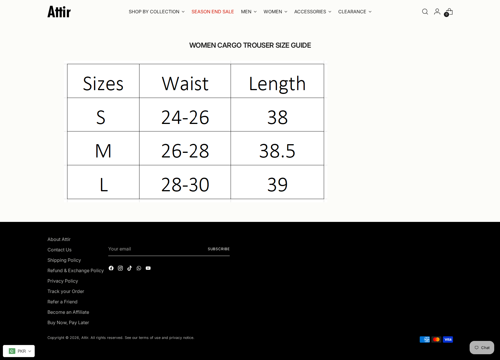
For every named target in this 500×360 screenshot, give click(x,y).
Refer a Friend (62, 302)
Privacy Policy (62, 281)
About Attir (59, 239)
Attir (84, 337)
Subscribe (219, 249)
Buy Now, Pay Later (68, 322)
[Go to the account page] (437, 11)
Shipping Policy (64, 260)
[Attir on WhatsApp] (139, 269)
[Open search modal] (425, 11)
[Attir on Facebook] (111, 269)
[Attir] (59, 11)
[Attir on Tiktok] (130, 269)
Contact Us (59, 250)
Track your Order (65, 291)
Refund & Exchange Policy (75, 270)
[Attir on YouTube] (148, 269)
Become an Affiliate (68, 312)
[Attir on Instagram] (120, 269)
